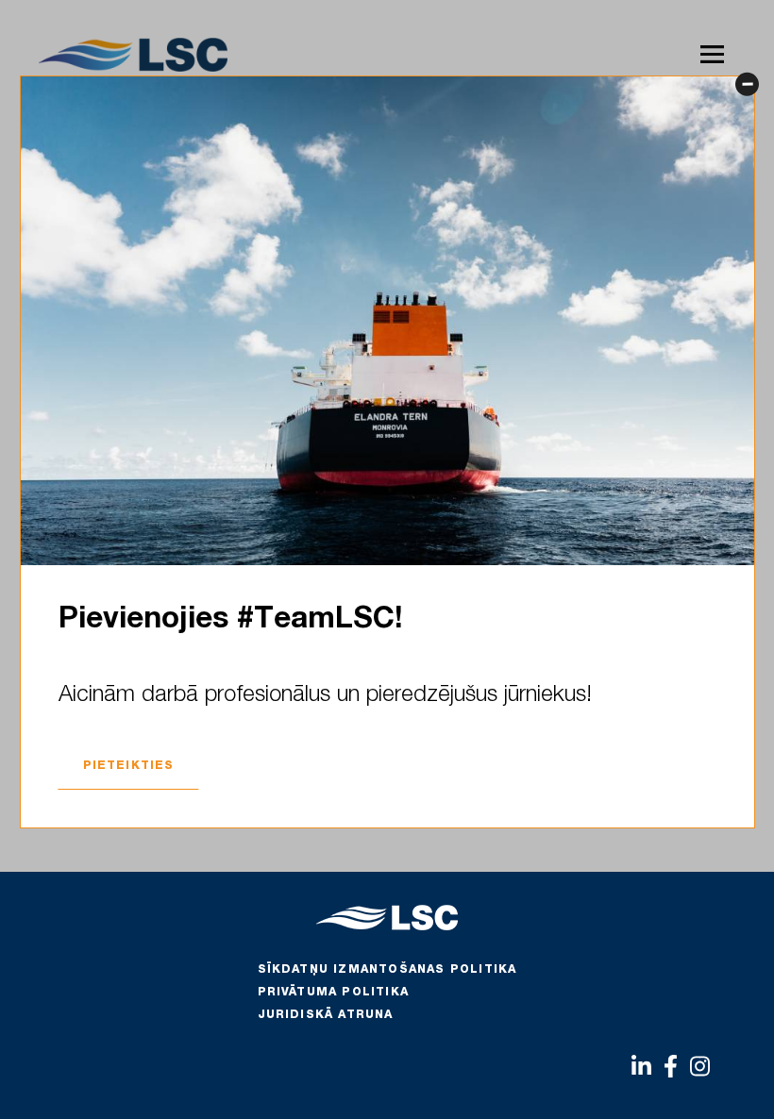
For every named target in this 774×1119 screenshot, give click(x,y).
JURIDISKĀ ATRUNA (326, 1015)
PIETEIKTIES (129, 766)
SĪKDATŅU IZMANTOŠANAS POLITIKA (387, 970)
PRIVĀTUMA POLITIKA (334, 992)
